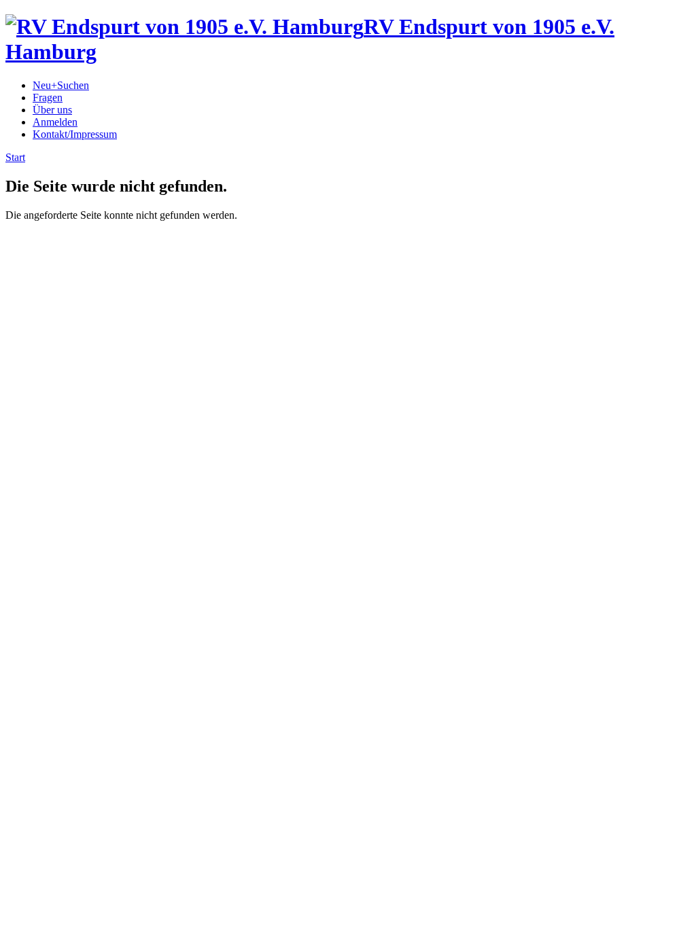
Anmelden (55, 122)
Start (15, 157)
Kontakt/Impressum (75, 134)
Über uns (52, 109)
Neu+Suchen (61, 85)
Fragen (48, 97)
